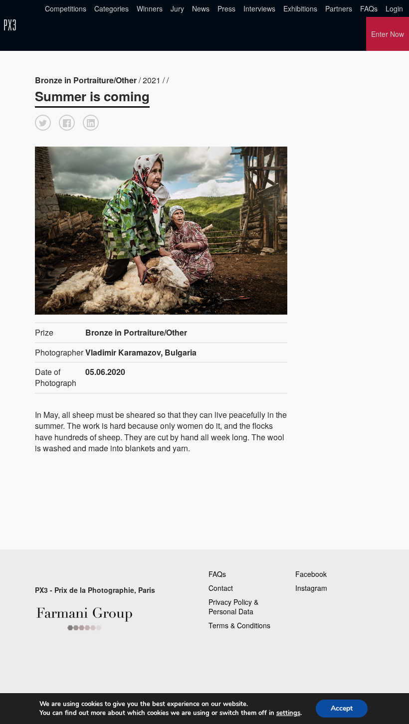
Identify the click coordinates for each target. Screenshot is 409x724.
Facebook (311, 574)
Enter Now (387, 34)
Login (394, 8)
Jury (177, 8)
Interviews (259, 8)
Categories (111, 8)
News (200, 8)
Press (226, 8)
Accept (342, 708)
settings (288, 713)
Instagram (311, 588)
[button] (43, 123)
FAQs (369, 8)
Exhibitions (300, 8)
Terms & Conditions (239, 625)
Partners (338, 8)
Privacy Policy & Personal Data (233, 607)
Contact (220, 588)
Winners (150, 8)
